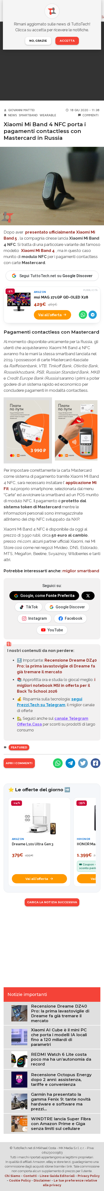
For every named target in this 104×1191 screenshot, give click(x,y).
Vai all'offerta (50, 315)
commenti (90, 115)
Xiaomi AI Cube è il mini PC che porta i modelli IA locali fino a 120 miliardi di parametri (59, 1037)
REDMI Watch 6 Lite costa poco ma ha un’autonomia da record (61, 1059)
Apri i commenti (19, 763)
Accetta (67, 40)
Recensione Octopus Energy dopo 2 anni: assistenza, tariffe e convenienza (61, 1079)
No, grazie (38, 40)
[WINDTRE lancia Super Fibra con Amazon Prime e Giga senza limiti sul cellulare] (19, 1123)
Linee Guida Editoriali (57, 1176)
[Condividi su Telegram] (93, 315)
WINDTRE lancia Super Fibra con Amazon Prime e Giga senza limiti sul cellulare (61, 1123)
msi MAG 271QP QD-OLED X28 (61, 297)
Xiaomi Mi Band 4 (38, 250)
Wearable (48, 115)
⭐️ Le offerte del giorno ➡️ (39, 789)
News (12, 115)
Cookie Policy (20, 1180)
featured (19, 747)
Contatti (30, 1176)
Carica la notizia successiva (52, 902)
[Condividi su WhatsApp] (83, 315)
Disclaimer (42, 1180)
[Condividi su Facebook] (95, 763)
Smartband (28, 115)
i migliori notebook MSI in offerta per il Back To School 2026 (56, 685)
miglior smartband (80, 571)
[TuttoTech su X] (88, 596)
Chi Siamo (12, 1176)
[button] (28, 430)
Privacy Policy (89, 1176)
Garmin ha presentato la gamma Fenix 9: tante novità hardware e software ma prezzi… (60, 1101)
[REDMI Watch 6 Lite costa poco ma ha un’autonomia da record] (19, 1059)
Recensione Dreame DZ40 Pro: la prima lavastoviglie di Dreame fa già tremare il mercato (57, 666)
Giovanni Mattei (21, 110)
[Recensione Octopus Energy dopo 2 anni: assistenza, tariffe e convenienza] (19, 1079)
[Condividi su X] (83, 763)
